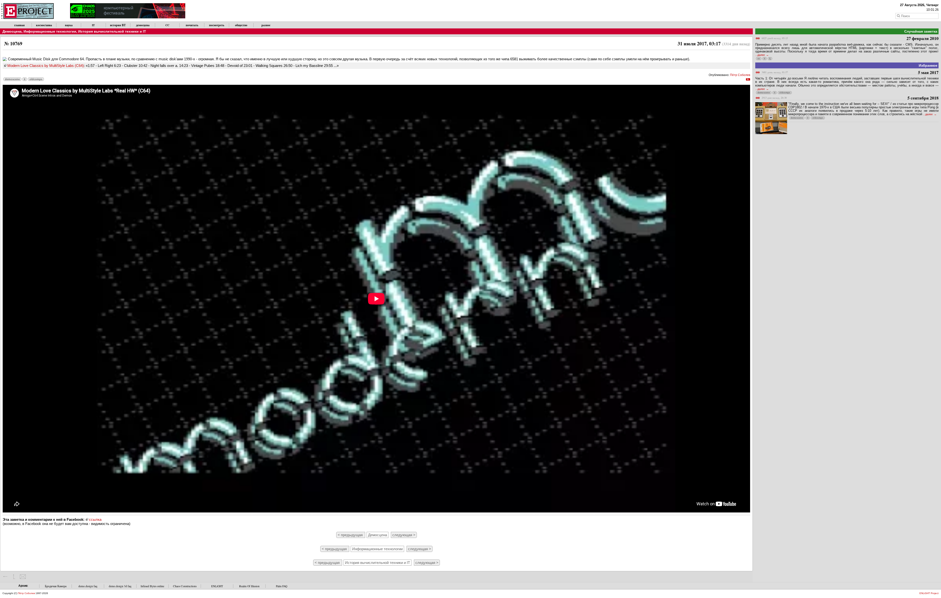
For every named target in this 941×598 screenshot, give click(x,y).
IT (93, 25)
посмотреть (216, 25)
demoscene (12, 79)
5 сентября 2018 (850, 98)
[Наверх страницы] (14, 576)
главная (19, 25)
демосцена (142, 25)
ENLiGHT (217, 586)
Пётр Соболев (740, 75)
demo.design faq (87, 586)
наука (69, 25)
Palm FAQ (281, 586)
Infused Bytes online (152, 586)
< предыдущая (351, 535)
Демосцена (12, 31)
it (24, 79)
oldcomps (35, 79)
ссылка (95, 519)
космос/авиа (44, 25)
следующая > (403, 535)
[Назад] (5, 576)
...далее (760, 54)
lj (770, 58)
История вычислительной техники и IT (112, 31)
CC (167, 25)
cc (758, 58)
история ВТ (118, 25)
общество (241, 25)
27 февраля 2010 (850, 39)
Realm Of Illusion (249, 586)
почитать (192, 25)
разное (265, 25)
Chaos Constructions (185, 586)
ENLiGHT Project (929, 593)
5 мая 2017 (850, 73)
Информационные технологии (50, 31)
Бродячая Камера (55, 586)
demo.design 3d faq (120, 586)
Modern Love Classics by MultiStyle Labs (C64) (45, 65)
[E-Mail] (23, 576)
